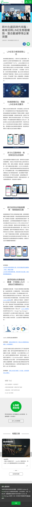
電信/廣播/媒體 (9, 387)
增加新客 (8, 390)
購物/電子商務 (18, 387)
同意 (16, 503)
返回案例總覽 (16, 474)
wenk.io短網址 (7, 300)
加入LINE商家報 (16, 421)
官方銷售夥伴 (9, 384)
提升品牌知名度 (16, 390)
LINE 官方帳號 (9, 393)
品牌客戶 (16, 384)
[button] (14, 470)
